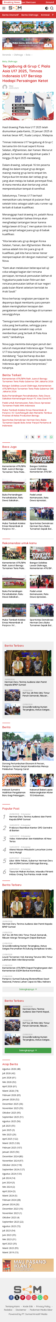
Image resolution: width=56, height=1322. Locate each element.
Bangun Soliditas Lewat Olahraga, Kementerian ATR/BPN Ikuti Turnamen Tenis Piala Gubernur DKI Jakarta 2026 (28, 388)
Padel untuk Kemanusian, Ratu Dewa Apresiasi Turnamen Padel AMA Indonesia (26, 404)
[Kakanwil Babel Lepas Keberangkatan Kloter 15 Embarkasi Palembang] (42, 780)
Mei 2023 (7, 1239)
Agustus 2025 (9, 1121)
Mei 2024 (7, 1186)
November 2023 (10, 1213)
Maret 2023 (8, 1248)
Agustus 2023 (9, 1226)
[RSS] (45, 1297)
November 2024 (10, 1160)
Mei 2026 (7, 1082)
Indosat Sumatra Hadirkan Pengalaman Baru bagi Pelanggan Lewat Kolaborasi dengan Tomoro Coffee (14, 792)
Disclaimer (21, 1309)
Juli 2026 (6, 1073)
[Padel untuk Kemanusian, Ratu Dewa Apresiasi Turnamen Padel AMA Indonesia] (42, 485)
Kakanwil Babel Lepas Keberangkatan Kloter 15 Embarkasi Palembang (41, 792)
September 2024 (10, 1169)
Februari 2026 (9, 1095)
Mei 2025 (7, 1134)
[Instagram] (28, 1297)
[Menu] (4, 8)
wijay (11, 86)
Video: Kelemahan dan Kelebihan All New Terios (30, 840)
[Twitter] (16, 1297)
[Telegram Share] (45, 437)
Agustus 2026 (9, 1068)
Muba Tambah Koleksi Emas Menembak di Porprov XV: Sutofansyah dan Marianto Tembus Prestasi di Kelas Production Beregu (27, 413)
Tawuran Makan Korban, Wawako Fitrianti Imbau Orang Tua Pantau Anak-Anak (31, 873)
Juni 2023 (7, 1235)
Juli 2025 (6, 1125)
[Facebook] (11, 1297)
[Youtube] (34, 1297)
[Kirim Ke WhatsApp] (51, 437)
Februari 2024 (9, 1199)
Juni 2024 (7, 1182)
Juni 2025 (7, 1130)
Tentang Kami (12, 1306)
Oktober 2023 (9, 1217)
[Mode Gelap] (47, 8)
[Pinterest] (22, 1297)
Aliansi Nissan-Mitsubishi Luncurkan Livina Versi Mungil (30, 851)
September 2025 (10, 1116)
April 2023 (7, 1243)
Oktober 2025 (9, 1112)
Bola (4, 61)
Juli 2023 (6, 1230)
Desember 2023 (10, 1208)
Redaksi (8, 1309)
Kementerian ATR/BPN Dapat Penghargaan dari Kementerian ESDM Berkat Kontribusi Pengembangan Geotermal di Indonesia (27, 969)
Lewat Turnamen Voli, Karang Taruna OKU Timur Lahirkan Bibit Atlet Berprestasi (27, 958)
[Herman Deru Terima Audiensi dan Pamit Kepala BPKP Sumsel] (28, 663)
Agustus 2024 (9, 1173)
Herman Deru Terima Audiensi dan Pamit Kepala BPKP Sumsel (26, 683)
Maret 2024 (8, 1195)
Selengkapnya (27, 989)
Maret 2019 (8, 1252)
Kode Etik (28, 1306)
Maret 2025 (8, 1143)
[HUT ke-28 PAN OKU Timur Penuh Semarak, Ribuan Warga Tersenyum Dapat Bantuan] (12, 695)
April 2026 (7, 1086)
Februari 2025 (9, 1147)
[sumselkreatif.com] (15, 8)
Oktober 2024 (9, 1165)
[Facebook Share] (26, 437)
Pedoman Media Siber (41, 1309)
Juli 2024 (6, 1178)
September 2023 (10, 1221)
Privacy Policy (43, 1306)
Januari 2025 (8, 1151)
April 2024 (7, 1191)
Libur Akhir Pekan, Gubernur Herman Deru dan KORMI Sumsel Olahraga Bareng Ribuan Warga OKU (31, 862)
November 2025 (10, 1108)
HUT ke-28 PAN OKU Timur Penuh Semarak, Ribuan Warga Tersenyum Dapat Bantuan (36, 694)
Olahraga (12, 61)
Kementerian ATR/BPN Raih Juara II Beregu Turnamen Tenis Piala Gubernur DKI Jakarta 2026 (27, 380)
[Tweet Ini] (32, 437)
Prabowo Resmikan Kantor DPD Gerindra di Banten (30, 829)
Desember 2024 (10, 1156)
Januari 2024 (8, 1204)
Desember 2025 (10, 1103)
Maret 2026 (8, 1090)
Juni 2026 (7, 1077)
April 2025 (7, 1138)
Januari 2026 (8, 1099)
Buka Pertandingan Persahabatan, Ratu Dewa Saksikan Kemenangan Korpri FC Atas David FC (26, 397)
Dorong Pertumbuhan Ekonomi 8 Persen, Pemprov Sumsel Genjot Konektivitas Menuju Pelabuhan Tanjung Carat (25, 766)
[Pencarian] (52, 8)
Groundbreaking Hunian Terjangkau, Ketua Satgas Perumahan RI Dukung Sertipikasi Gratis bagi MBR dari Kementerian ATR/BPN (37, 708)
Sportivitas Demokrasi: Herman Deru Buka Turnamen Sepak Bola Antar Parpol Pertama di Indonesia (26, 423)
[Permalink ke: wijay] (4, 86)
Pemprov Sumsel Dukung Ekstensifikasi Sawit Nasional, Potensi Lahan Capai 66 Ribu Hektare (26, 980)
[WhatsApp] (39, 1297)
